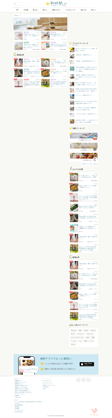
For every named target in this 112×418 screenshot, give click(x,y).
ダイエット (81, 334)
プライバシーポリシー (20, 393)
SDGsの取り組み (19, 411)
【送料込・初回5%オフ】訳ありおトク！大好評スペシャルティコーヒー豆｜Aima (86, 77)
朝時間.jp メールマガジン (21, 382)
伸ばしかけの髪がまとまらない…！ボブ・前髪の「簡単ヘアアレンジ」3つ (85, 83)
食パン (73, 334)
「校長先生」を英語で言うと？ (83, 55)
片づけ (73, 344)
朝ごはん (73, 330)
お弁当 (86, 330)
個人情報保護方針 (19, 405)
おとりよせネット (47, 380)
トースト (73, 341)
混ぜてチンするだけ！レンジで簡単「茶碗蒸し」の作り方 (84, 50)
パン (80, 341)
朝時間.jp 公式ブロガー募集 (21, 388)
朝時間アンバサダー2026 (21, 387)
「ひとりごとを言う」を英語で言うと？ (86, 114)
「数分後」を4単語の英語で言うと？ (85, 61)
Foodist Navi (46, 387)
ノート (91, 341)
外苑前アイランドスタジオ (49, 385)
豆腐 (93, 337)
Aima (44, 388)
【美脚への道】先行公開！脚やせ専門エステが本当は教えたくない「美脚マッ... (84, 90)
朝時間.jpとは (18, 380)
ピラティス (90, 334)
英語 (80, 330)
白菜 (87, 337)
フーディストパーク (47, 383)
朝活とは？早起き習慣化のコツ (22, 390)
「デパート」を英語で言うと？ (83, 95)
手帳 (85, 341)
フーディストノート (47, 382)
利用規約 (17, 395)
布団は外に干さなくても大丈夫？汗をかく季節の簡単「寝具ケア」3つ (86, 102)
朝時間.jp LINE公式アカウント (22, 385)
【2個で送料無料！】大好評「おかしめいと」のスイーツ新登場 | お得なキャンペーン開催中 (86, 69)
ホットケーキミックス (77, 337)
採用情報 (17, 406)
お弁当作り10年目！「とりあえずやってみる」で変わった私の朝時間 (86, 121)
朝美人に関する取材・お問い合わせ (23, 392)
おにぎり (93, 330)
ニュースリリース (19, 410)
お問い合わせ (18, 397)
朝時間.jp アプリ (19, 383)
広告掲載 (17, 408)
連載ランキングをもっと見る (89, 164)
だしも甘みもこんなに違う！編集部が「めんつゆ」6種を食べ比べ (85, 108)
